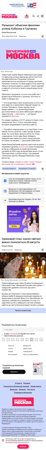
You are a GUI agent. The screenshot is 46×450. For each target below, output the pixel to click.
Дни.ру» (15, 116)
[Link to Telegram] (27, 339)
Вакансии (13, 389)
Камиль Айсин (7, 246)
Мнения (10, 351)
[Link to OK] (13, 339)
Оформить (14, 372)
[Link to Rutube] (36, 339)
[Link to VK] (8, 339)
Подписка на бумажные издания (16, 386)
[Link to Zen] (17, 339)
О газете (18, 383)
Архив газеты (27, 348)
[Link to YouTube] (22, 339)
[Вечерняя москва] (23, 401)
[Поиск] (34, 16)
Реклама (26, 383)
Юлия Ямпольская (9, 32)
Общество (22, 36)
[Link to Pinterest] (41, 339)
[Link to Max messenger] (3, 339)
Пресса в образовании (30, 354)
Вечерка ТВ (27, 345)
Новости (11, 345)
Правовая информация (23, 393)
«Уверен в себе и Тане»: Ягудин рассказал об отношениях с (22, 163)
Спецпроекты (27, 351)
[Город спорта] (27, 16)
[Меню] (42, 16)
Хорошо (23, 447)
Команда (22, 389)
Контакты (31, 389)
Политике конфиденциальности (17, 442)
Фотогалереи (12, 354)
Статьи (10, 348)
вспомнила (23, 147)
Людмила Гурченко (27, 169)
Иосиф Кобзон (9, 169)
